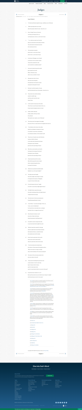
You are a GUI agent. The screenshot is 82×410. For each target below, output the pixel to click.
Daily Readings (43, 1)
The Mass (29, 390)
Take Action (44, 381)
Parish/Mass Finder (58, 381)
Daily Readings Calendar (47, 1)
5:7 (31, 288)
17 (41, 16)
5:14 (31, 293)
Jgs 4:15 (34, 331)
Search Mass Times (31, 384)
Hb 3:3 (41, 322)
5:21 (31, 308)
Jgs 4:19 (34, 338)
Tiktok (66, 402)
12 (34, 16)
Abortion (16, 381)
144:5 (45, 286)
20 (45, 16)
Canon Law (16, 393)
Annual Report (17, 385)
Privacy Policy (46, 350)
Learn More (50, 375)
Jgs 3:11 (34, 345)
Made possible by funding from (57, 405)
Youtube (60, 402)
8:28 (37, 345)
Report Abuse (56, 1)
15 (38, 16)
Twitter (56, 402)
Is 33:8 (33, 327)
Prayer (29, 385)
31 (32, 280)
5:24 (31, 336)
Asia (15, 386)
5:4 (31, 284)
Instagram (64, 402)
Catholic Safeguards (18, 397)
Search (66, 1)
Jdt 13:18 (37, 336)
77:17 (41, 286)
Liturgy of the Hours (31, 389)
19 (44, 16)
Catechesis (16, 394)
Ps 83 (34, 342)
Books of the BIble (31, 383)
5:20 (31, 303)
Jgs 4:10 (34, 329)
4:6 (52, 295)
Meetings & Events (45, 384)
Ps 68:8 (37, 322)
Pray (42, 385)
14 (37, 16)
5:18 (31, 329)
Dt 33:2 (33, 286)
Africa (16, 383)
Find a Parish (51, 1)
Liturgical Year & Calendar (32, 386)
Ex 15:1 (33, 320)
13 (35, 16)
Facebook (58, 402)
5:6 (31, 327)
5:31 (31, 342)
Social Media (57, 386)
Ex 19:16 (52, 285)
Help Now (43, 383)
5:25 (31, 338)
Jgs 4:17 (34, 336)
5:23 (31, 311)
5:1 (31, 320)
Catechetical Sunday (18, 395)
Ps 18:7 (37, 286)
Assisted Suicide (17, 389)
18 (42, 16)
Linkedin (62, 402)
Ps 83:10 (38, 333)
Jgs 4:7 (34, 333)
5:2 (31, 280)
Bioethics (16, 392)
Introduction (19, 16)
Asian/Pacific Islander (18, 388)
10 (31, 16)
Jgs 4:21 (35, 340)
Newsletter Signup (58, 385)
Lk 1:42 (40, 336)
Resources (57, 383)
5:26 (31, 340)
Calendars (57, 384)
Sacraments (30, 388)
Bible (15, 390)
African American (17, 384)
